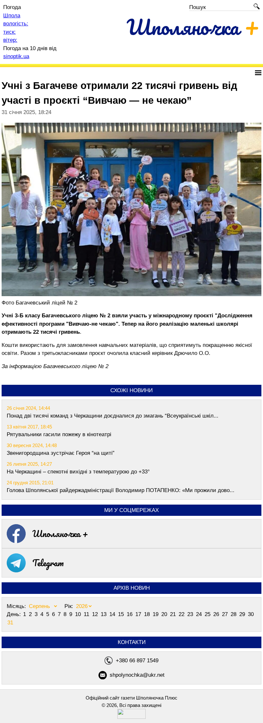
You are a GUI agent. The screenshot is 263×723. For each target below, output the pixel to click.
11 (87, 614)
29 (243, 614)
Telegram (48, 563)
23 (191, 614)
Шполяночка (193, 27)
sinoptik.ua (16, 56)
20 (165, 614)
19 (156, 614)
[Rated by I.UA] (131, 717)
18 (147, 614)
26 (217, 614)
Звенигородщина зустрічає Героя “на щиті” (61, 453)
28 (234, 614)
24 (199, 614)
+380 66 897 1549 (137, 660)
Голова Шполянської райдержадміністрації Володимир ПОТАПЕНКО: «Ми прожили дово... (120, 490)
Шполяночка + (60, 533)
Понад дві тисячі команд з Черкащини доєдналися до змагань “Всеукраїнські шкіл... (112, 416)
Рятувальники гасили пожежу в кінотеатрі (59, 434)
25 (208, 614)
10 (78, 614)
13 (104, 614)
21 (173, 614)
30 (251, 614)
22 (182, 614)
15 (121, 614)
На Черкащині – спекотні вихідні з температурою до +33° (78, 472)
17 (139, 614)
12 (95, 614)
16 (130, 614)
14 (113, 614)
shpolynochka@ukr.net (137, 675)
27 (225, 614)
